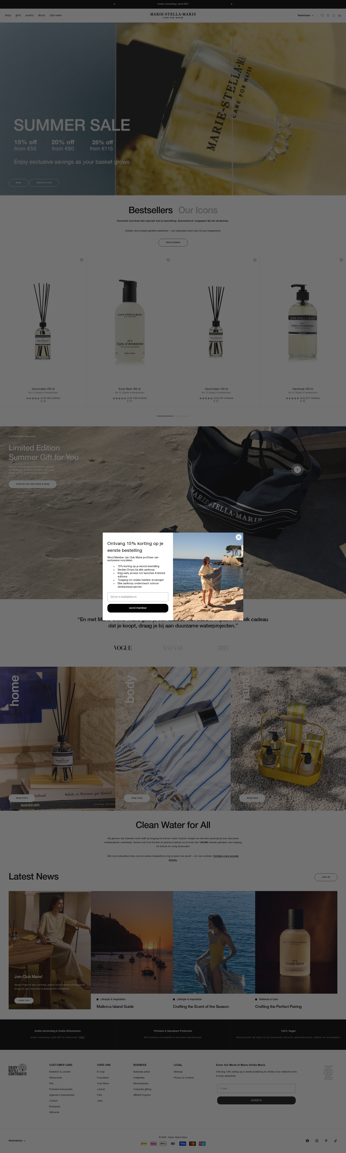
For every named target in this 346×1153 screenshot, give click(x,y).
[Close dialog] (239, 537)
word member (138, 608)
